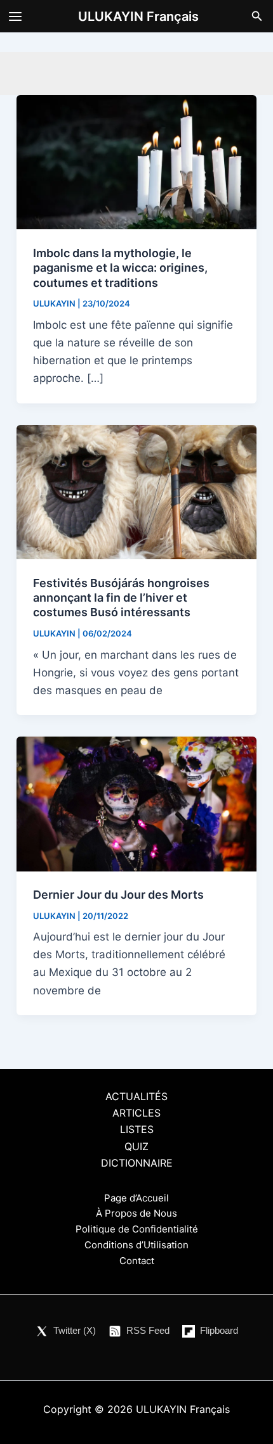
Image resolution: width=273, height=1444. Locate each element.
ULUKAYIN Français (138, 16)
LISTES (137, 1129)
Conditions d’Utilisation (136, 1245)
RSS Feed (148, 1330)
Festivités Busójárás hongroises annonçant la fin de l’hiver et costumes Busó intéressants (121, 597)
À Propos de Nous (136, 1213)
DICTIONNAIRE (137, 1162)
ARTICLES (136, 1112)
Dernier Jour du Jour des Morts (118, 894)
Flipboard (219, 1330)
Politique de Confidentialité (137, 1229)
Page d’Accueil (136, 1198)
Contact (136, 1261)
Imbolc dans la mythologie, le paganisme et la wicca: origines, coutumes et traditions (120, 267)
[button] (257, 16)
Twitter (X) (74, 1330)
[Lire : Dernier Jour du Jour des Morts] (136, 803)
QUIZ (136, 1146)
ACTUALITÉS (136, 1096)
